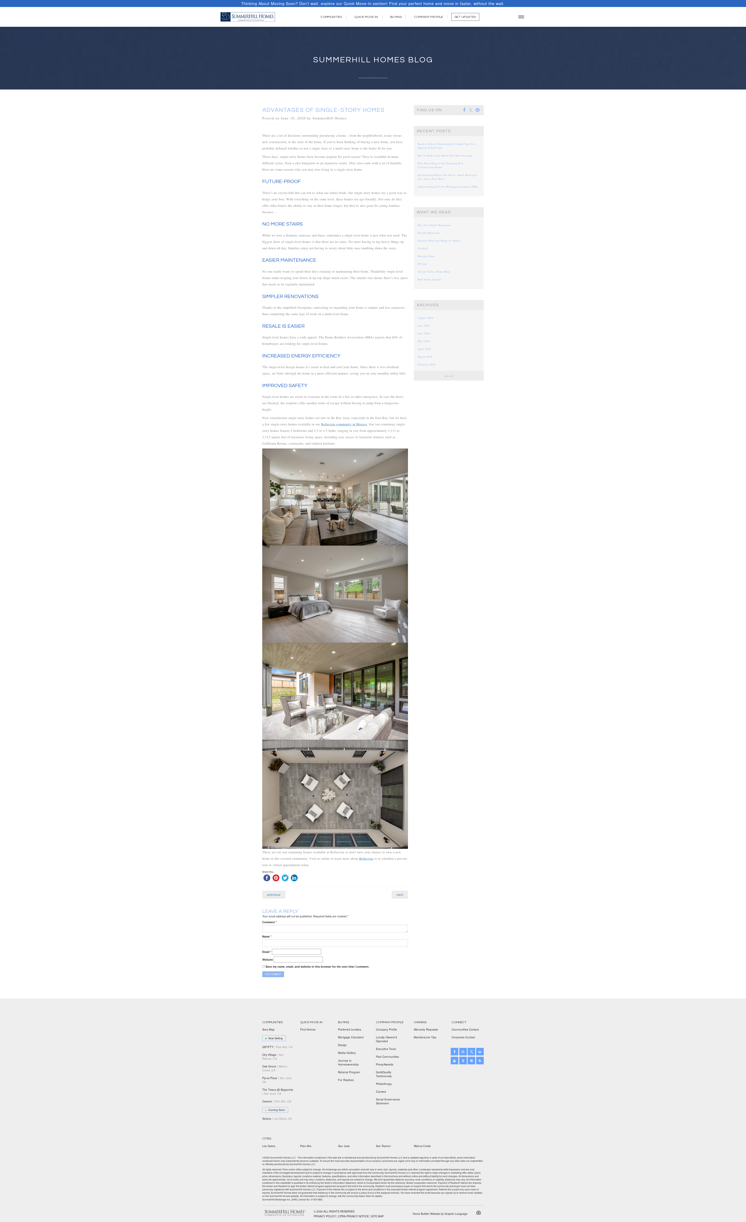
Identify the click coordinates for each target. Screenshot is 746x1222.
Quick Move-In (366, 16)
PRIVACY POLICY (325, 1216)
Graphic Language (455, 1214)
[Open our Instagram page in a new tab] (463, 1051)
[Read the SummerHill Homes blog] (480, 1060)
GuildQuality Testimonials (384, 1074)
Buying (396, 16)
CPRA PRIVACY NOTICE (353, 1216)
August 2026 (425, 318)
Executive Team (386, 1049)
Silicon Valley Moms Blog (434, 271)
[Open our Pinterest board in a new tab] (471, 1060)
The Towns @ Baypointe (277, 1091)
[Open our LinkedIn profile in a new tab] (480, 1051)
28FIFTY (277, 1047)
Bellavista (366, 858)
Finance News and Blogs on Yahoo (439, 240)
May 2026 (424, 341)
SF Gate (422, 264)
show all (448, 376)
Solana (277, 1118)
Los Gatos (268, 1146)
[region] (373, 3)
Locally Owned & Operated (386, 1039)
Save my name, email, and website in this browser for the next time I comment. (317, 966)
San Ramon (383, 1146)
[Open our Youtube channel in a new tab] (454, 1060)
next (400, 894)
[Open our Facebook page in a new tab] (454, 1051)
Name (266, 936)
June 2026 (424, 333)
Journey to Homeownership (348, 1062)
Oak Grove (274, 1068)
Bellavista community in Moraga (344, 424)
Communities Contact (465, 1029)
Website (267, 959)
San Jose (344, 1146)
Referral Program (349, 1072)
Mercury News (426, 256)
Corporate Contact (463, 1037)
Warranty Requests (426, 1029)
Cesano (276, 1101)
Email (266, 952)
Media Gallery (347, 1053)
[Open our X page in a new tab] (471, 1051)
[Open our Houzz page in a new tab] (463, 1060)
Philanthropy (384, 1084)
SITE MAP (377, 1216)
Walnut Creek (422, 1146)
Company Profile (428, 16)
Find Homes (307, 1029)
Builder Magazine (429, 233)
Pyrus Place (277, 1080)
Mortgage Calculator (351, 1037)
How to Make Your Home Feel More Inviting (445, 155)
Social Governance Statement (388, 1101)
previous (274, 894)
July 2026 (424, 325)
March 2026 (425, 356)
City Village (273, 1056)
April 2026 (424, 349)
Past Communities (387, 1057)
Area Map (268, 1029)
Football (423, 248)
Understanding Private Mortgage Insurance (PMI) (448, 186)
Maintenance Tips (425, 1037)
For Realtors (346, 1080)
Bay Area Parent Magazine (434, 225)
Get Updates (465, 16)
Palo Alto (305, 1146)
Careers (381, 1091)
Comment (269, 922)
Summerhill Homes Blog (373, 60)
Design (342, 1045)
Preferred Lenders (349, 1029)
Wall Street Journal (429, 279)
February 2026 (427, 364)
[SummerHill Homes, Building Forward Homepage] (247, 17)
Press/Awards (384, 1064)
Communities (331, 16)
